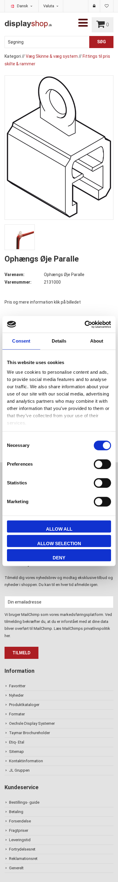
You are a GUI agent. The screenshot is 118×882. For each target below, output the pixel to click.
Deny (59, 557)
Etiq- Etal (16, 742)
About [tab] (96, 340)
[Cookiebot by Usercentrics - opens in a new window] (85, 324)
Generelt (16, 868)
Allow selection (59, 543)
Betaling (16, 811)
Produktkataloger (24, 704)
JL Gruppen (19, 770)
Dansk (23, 6)
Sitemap (16, 751)
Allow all (59, 529)
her (7, 635)
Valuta (49, 6)
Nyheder (16, 695)
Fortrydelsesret (22, 849)
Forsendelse (20, 821)
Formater (17, 714)
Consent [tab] (21, 340)
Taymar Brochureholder (29, 733)
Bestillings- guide (24, 802)
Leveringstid (20, 840)
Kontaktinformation (26, 761)
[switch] (102, 464)
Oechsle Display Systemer (32, 723)
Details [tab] (59, 340)
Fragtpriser (18, 830)
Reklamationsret (23, 858)
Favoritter (17, 686)
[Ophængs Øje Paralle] (59, 147)
